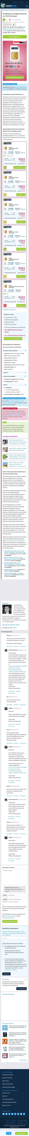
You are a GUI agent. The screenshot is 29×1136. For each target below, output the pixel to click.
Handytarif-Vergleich (9, 10)
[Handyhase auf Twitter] (12, 1114)
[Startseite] (1, 10)
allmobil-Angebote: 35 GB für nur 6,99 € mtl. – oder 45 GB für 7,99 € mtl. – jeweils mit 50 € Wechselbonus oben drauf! (17, 1042)
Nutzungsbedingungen (8, 917)
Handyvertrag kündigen (8, 1087)
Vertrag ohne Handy (7, 1074)
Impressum (13, 1120)
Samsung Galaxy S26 (7, 1099)
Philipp (14, 627)
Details (23, 152)
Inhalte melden (20, 1122)
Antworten (23, 646)
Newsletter (15, 2)
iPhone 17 (5, 1096)
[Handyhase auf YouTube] (21, 1114)
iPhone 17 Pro (6, 1093)
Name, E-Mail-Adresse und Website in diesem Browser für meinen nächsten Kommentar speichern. (14, 908)
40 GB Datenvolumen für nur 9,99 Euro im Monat (14, 28)
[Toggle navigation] (27, 6)
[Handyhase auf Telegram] (6, 1114)
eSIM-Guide (5, 1081)
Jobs (27, 2)
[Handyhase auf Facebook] (15, 1114)
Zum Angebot (14, 37)
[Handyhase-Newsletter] (3, 1114)
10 (8, 1133)
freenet (22, 10)
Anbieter (17, 10)
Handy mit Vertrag (7, 1077)
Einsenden (6, 974)
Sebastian (5, 603)
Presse (7, 1124)
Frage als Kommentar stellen (11, 624)
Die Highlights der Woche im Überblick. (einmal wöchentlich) (15, 947)
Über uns (8, 1120)
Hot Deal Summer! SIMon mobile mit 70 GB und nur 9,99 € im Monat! (17, 1055)
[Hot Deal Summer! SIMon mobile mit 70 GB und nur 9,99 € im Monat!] (5, 1055)
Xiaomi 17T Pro (6, 1105)
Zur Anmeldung (21, 988)
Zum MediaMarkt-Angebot (13, 77)
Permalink (10, 646)
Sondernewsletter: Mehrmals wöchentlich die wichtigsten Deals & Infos (14, 952)
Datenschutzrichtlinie (10, 969)
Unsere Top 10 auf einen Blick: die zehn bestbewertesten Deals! (17, 1026)
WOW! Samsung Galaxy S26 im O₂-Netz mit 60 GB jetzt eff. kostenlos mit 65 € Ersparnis (17, 1048)
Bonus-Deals (21, 2)
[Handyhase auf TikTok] (24, 1114)
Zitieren (17, 646)
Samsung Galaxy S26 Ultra (9, 1102)
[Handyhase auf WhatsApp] (9, 1114)
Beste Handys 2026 (7, 1084)
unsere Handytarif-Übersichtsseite (15, 540)
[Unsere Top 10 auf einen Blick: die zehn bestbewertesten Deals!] (5, 1027)
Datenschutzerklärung (10, 916)
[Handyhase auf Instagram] (18, 1114)
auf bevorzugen (8, 24)
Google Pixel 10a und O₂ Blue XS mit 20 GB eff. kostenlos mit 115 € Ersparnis (18, 1034)
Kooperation (12, 1124)
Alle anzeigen (23, 1060)
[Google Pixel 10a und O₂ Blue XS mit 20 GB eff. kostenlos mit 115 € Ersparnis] (5, 1034)
